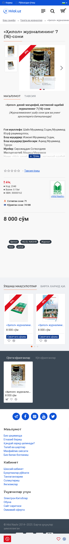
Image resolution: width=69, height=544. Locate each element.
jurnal (20, 246)
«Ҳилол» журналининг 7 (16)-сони (18, 391)
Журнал (45, 241)
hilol (11, 246)
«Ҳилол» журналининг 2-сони (51, 325)
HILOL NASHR (29, 241)
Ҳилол (13, 241)
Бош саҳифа (9, 20)
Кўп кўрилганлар (46, 357)
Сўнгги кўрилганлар (18, 357)
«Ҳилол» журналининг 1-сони (19, 325)
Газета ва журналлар (31, 20)
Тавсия (30, 96)
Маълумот (12, 96)
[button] (22, 68)
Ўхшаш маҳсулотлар (20, 286)
